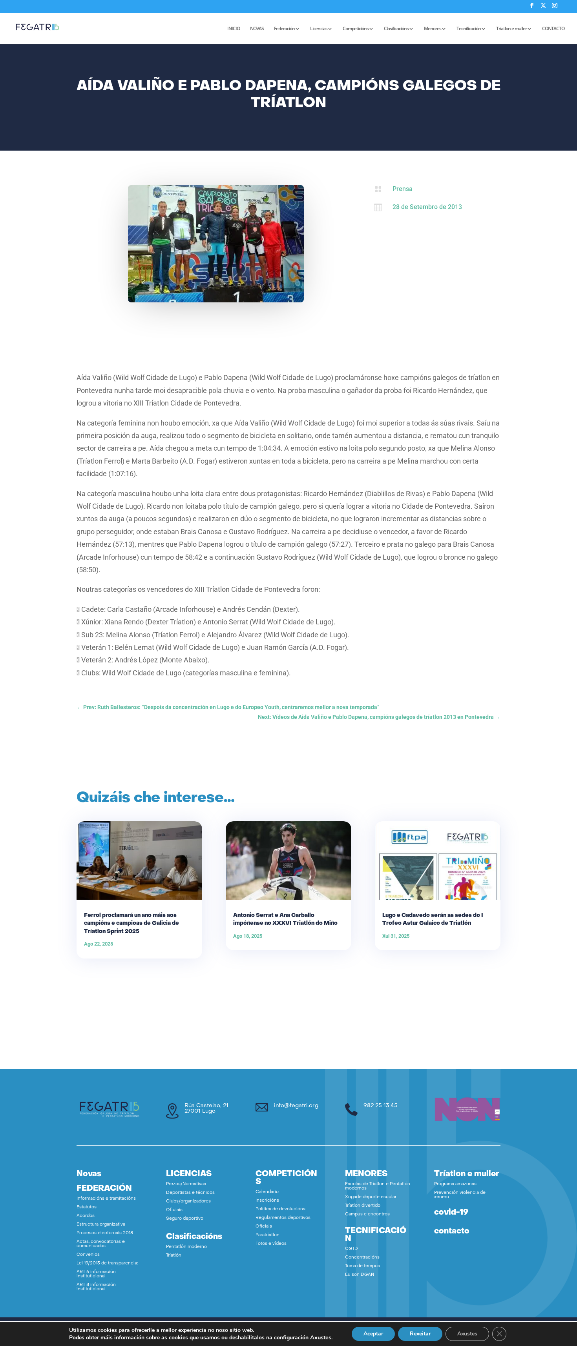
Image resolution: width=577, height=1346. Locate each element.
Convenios (88, 1255)
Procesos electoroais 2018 (105, 1233)
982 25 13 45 (380, 1105)
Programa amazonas (455, 1184)
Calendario (267, 1192)
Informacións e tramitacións (106, 1199)
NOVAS (257, 29)
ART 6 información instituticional (96, 1274)
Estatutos (87, 1207)
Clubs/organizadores (188, 1201)
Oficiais (174, 1210)
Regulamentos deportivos (283, 1218)
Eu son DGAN (359, 1275)
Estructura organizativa (101, 1224)
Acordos (86, 1216)
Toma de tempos (362, 1266)
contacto (451, 1231)
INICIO (233, 29)
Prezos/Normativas (186, 1184)
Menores (432, 29)
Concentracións (362, 1257)
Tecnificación (468, 29)
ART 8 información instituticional (96, 1287)
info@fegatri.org (296, 1105)
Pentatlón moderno (186, 1247)
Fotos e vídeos (271, 1244)
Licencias (318, 29)
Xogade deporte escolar (370, 1197)
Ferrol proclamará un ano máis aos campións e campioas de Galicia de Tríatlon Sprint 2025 (131, 923)
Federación (284, 29)
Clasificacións (396, 29)
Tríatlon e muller (511, 29)
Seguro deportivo (184, 1219)
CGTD (351, 1249)
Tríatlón (173, 1255)
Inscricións (267, 1201)
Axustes (320, 1337)
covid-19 (451, 1213)
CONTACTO (553, 29)
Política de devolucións (280, 1209)
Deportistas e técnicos (190, 1193)
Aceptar (373, 1333)
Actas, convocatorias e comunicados (101, 1244)
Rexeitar (420, 1333)
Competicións (356, 29)
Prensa (403, 189)
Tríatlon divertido (362, 1206)
